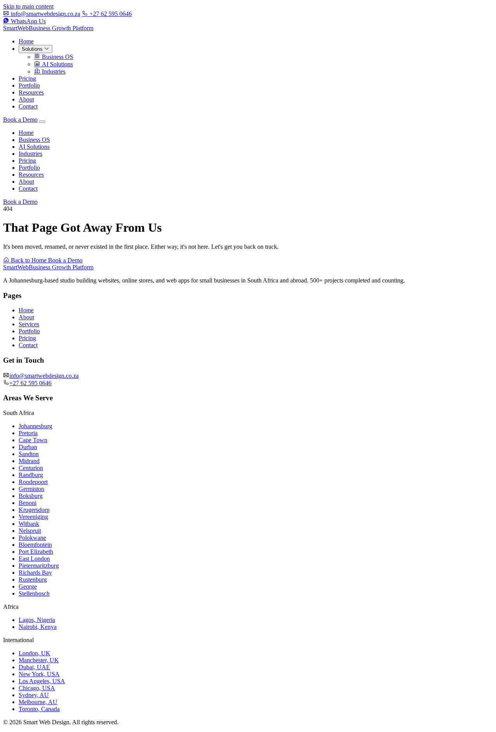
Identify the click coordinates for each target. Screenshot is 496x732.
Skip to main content (28, 6)
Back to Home (28, 260)
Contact (28, 106)
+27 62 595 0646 (110, 13)
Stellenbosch (34, 593)
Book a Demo (20, 119)
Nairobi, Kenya (38, 626)
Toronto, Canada (39, 709)
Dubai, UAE (34, 667)
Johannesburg (35, 426)
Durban (28, 447)
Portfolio (29, 85)
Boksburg (31, 496)
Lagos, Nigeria (37, 620)
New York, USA (39, 674)
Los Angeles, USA (42, 681)
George (28, 586)
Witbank (29, 523)
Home (26, 41)
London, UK (34, 653)
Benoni (27, 502)
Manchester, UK (39, 660)
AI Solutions (56, 64)
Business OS (56, 56)
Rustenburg (33, 579)
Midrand (29, 461)
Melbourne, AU (38, 702)
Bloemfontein (35, 544)
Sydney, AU (34, 695)
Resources (31, 92)
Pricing (27, 78)
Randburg (31, 475)
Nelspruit (30, 530)
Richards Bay (35, 572)
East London (34, 558)
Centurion (31, 468)
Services (29, 324)
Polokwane (32, 537)
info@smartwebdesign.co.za (44, 13)
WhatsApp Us (27, 21)
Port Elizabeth (36, 551)
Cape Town (33, 440)
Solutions (33, 49)
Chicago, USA (37, 688)
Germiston (31, 489)
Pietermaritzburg (39, 565)
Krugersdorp (34, 509)
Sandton (29, 454)
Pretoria (28, 433)
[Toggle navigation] (42, 122)
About (26, 99)
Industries (52, 71)
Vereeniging (33, 516)
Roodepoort (33, 482)
